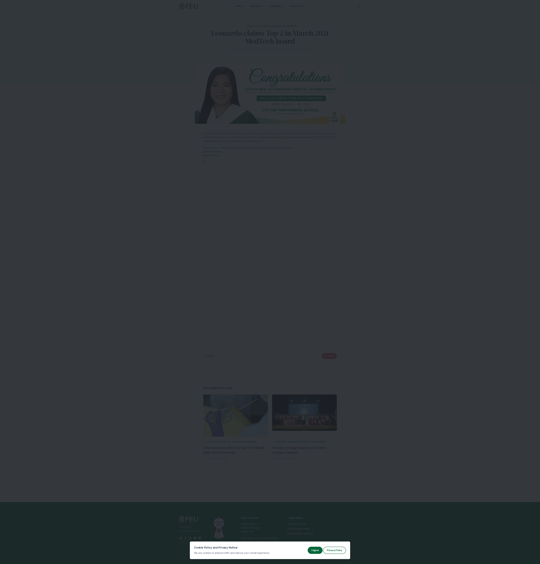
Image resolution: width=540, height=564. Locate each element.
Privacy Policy (334, 550)
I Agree (315, 550)
